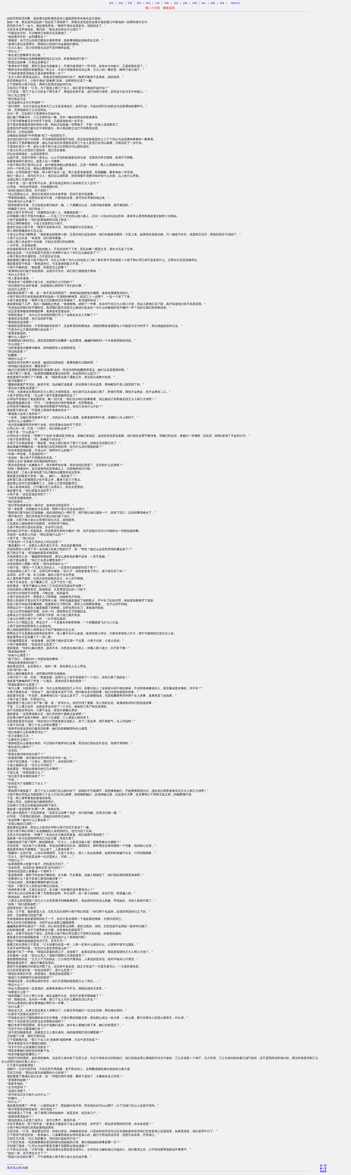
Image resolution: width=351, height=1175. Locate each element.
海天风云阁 (14, 1167)
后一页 (323, 1165)
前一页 (323, 1168)
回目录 (323, 1171)
